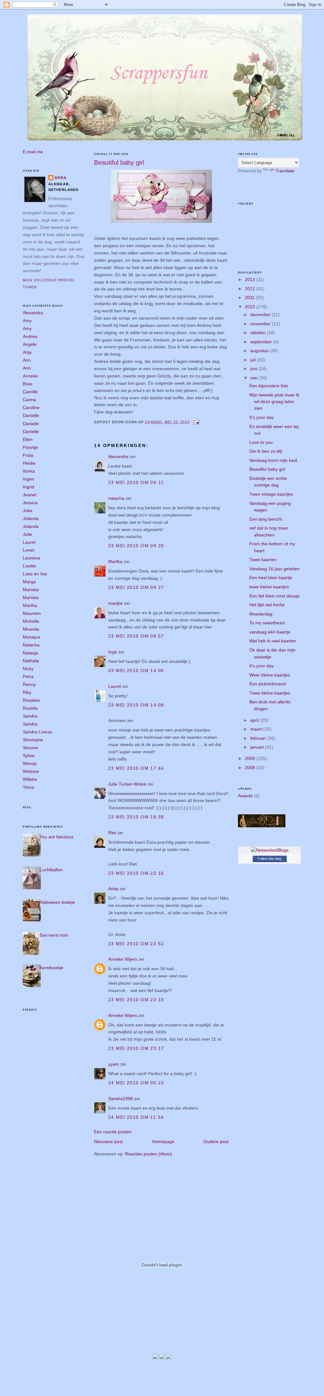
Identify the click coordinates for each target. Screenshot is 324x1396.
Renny (29, 684)
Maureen (32, 613)
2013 (250, 279)
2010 (250, 306)
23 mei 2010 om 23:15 (136, 999)
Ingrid (28, 486)
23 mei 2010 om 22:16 (136, 873)
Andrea (30, 336)
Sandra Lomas (37, 731)
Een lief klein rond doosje (274, 595)
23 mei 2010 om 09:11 (136, 482)
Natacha (31, 644)
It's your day (261, 417)
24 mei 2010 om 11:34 (136, 1117)
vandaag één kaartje (269, 631)
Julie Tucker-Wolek (127, 784)
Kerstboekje (51, 967)
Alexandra (33, 312)
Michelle (31, 621)
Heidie (29, 463)
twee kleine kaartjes (269, 586)
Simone (30, 747)
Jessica (30, 502)
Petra (28, 676)
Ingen (28, 478)
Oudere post (215, 1141)
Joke (27, 510)
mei (254, 377)
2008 (250, 767)
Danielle (31, 415)
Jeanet (29, 494)
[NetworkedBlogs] (270, 850)
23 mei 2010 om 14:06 (136, 670)
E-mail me (33, 151)
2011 (250, 297)
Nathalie (31, 660)
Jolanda (31, 518)
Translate (285, 170)
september (261, 341)
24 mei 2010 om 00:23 (136, 1082)
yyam (113, 1064)
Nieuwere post (108, 1141)
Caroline (31, 407)
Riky (27, 692)
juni (254, 368)
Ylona (28, 787)
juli (253, 359)
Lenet (28, 550)
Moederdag (260, 613)
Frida (28, 455)
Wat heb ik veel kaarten (272, 640)
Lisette (29, 565)
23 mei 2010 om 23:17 (136, 1048)
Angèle (30, 344)
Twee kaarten (263, 559)
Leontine (31, 557)
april (255, 720)
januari (257, 747)
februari (258, 738)
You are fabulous (56, 836)
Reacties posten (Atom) (148, 1153)
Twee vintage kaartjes (271, 494)
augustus (260, 350)
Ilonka (29, 471)
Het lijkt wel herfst (266, 604)
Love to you (261, 442)
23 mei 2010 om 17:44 (136, 768)
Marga (29, 581)
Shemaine (33, 739)
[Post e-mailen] (196, 422)
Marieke (31, 589)
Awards (245, 795)
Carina (29, 399)
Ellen (28, 439)
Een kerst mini (54, 935)
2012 (250, 288)
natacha (116, 498)
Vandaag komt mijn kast (273, 460)
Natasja (30, 652)
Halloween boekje (57, 902)
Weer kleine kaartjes (269, 674)
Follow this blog (269, 858)
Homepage (163, 1141)
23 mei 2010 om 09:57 (136, 636)
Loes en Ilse (35, 573)
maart (256, 729)
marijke (115, 603)
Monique (31, 637)
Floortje (30, 447)
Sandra (30, 716)
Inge (112, 651)
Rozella (30, 708)
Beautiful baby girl (119, 162)
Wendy (30, 763)
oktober (258, 332)
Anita (113, 888)
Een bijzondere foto (268, 385)
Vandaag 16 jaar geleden (274, 568)
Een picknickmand (267, 683)
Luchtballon (51, 869)
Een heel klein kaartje (270, 577)
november (261, 323)
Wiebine (31, 771)
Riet (112, 832)
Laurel (29, 542)
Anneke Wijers (122, 959)
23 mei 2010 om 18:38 (136, 816)
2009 (250, 758)
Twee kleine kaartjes (269, 692)
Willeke (30, 779)
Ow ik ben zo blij (265, 451)
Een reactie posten (113, 1131)
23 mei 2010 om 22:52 (136, 943)
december (261, 314)
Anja (27, 352)
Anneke (30, 375)
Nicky (28, 668)
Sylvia (28, 755)
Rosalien (31, 700)
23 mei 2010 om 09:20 (136, 545)
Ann (27, 360)
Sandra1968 (120, 1098)
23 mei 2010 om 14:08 (136, 704)
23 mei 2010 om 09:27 (136, 587)
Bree (27, 383)
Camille (30, 391)
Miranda (31, 629)
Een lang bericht (265, 519)
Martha (30, 605)
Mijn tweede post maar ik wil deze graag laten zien (274, 401)
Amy (27, 320)
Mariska (31, 597)
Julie (27, 534)
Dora (60, 178)
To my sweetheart (267, 622)
